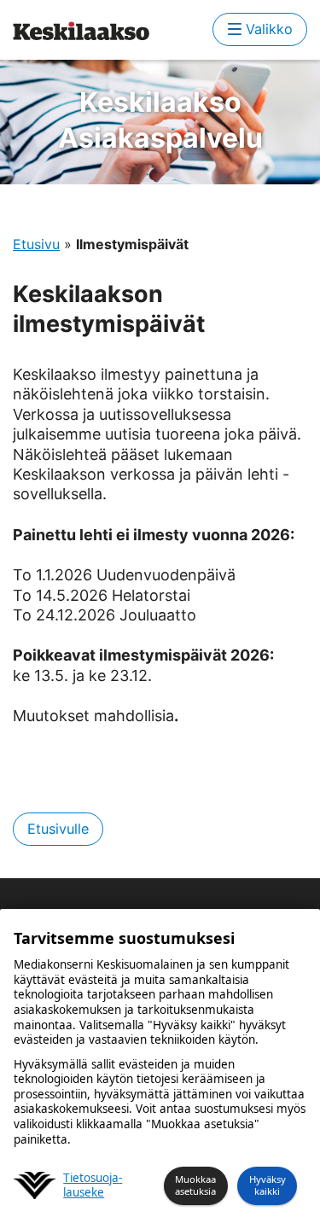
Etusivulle (58, 828)
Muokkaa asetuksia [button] (195, 1185)
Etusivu (36, 244)
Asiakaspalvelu (160, 119)
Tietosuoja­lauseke (92, 1186)
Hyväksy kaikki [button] (267, 1185)
